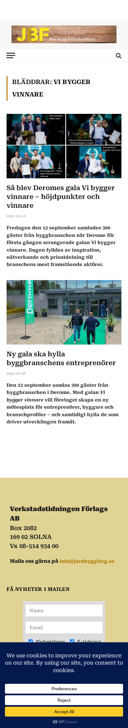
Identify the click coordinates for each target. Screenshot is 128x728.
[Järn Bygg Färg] (64, 34)
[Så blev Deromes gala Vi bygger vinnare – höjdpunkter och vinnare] (64, 146)
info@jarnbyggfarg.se (87, 561)
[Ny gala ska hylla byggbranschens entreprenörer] (64, 312)
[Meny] (11, 55)
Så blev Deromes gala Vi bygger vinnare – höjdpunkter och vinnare (61, 196)
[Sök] (118, 55)
